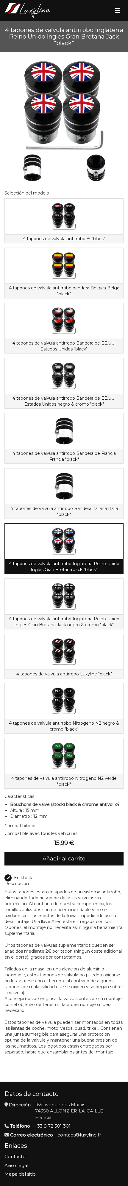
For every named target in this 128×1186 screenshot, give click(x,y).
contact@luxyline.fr (79, 1135)
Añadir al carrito (64, 858)
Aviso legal (16, 1165)
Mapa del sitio (20, 1174)
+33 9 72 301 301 (53, 1126)
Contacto (15, 1156)
